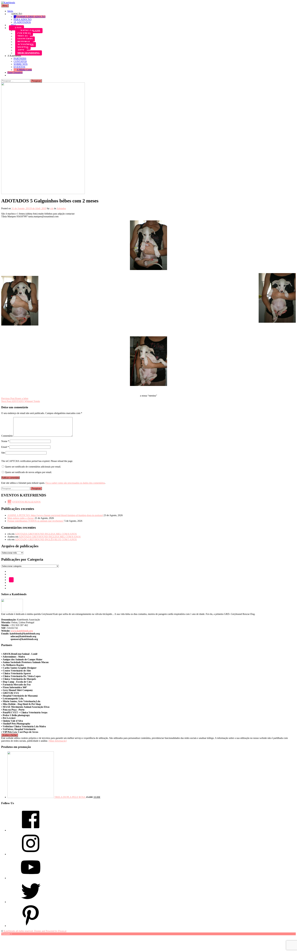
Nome (5, 441)
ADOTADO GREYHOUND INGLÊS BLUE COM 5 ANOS (46, 539)
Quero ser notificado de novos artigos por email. (28, 472)
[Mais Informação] (58, 740)
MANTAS (22, 47)
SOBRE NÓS (21, 64)
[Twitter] (30, 902)
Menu (4, 5)
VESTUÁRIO (24, 39)
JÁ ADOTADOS (22, 22)
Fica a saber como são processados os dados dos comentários (75, 483)
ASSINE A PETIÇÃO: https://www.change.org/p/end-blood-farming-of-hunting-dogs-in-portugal (55, 515)
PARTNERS (20, 58)
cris (52, 208)
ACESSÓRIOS (25, 44)
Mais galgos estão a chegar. (20, 518)
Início (10, 11)
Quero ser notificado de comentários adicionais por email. (33, 466)
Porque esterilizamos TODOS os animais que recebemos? (35, 521)
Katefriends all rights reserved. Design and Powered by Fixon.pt (35, 931)
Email (5, 447)
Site (3, 452)
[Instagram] (30, 854)
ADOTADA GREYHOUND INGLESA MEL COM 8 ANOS (46, 534)
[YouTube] (30, 878)
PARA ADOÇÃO (23, 19)
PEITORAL (24, 41)
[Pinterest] (30, 925)
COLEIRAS (24, 33)
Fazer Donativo (15, 72)
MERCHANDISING (28, 53)
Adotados (61, 208)
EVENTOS (19, 67)
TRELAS (22, 36)
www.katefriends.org (22, 630)
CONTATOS (20, 61)
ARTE (20, 50)
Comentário (7, 435)
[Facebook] (30, 830)
